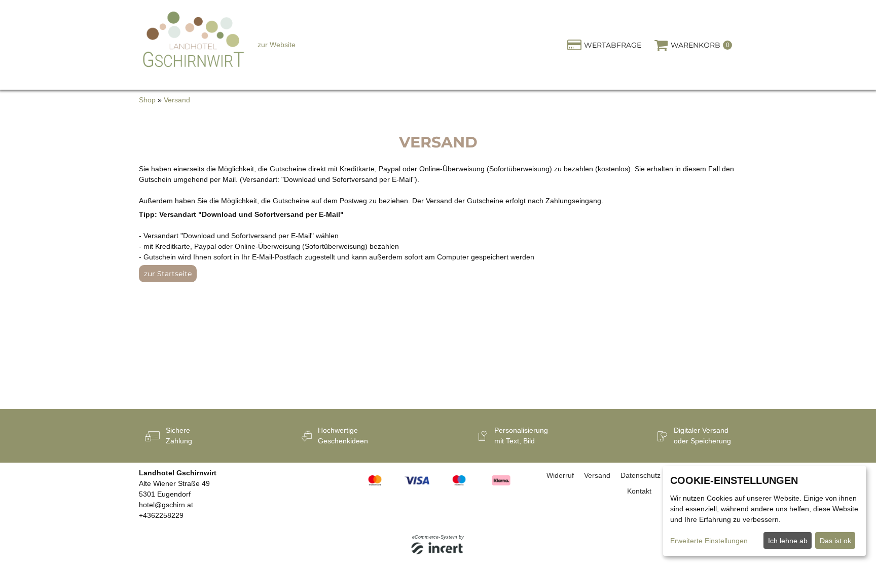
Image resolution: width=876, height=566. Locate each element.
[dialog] (764, 511)
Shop (147, 100)
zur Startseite (168, 273)
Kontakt (639, 491)
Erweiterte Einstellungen (709, 541)
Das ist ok (835, 541)
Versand (177, 100)
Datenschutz (640, 475)
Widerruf (560, 475)
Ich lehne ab (788, 541)
